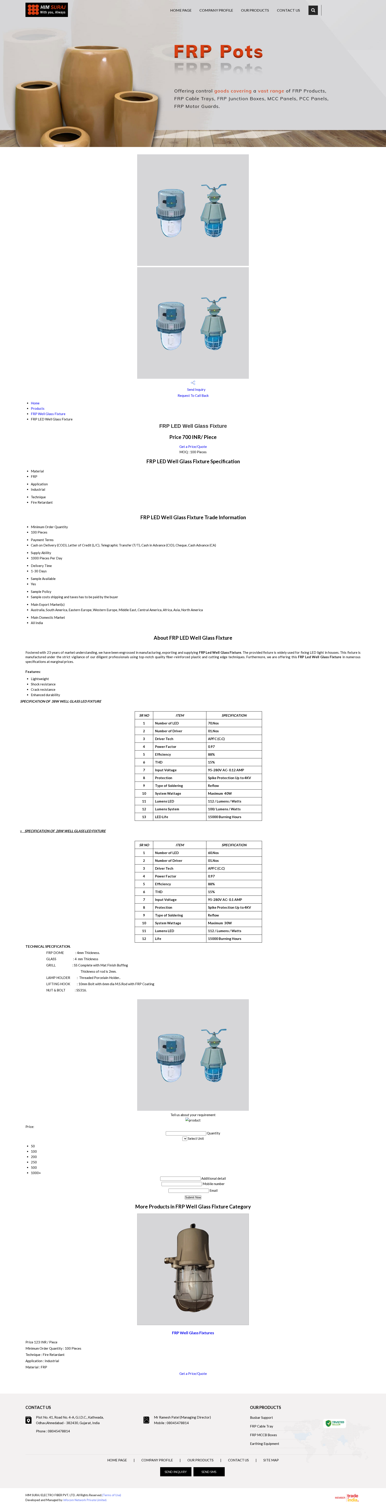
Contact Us (288, 10)
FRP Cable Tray (261, 1426)
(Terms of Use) (111, 1495)
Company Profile (216, 10)
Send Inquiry (196, 389)
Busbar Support (261, 1417)
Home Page (180, 10)
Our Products (255, 10)
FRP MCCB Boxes (263, 1435)
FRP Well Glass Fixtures (193, 1332)
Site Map (271, 1460)
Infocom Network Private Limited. (85, 1500)
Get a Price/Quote (193, 447)
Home (35, 403)
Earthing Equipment (264, 1444)
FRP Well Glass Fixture (48, 414)
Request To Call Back (193, 395)
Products (37, 408)
